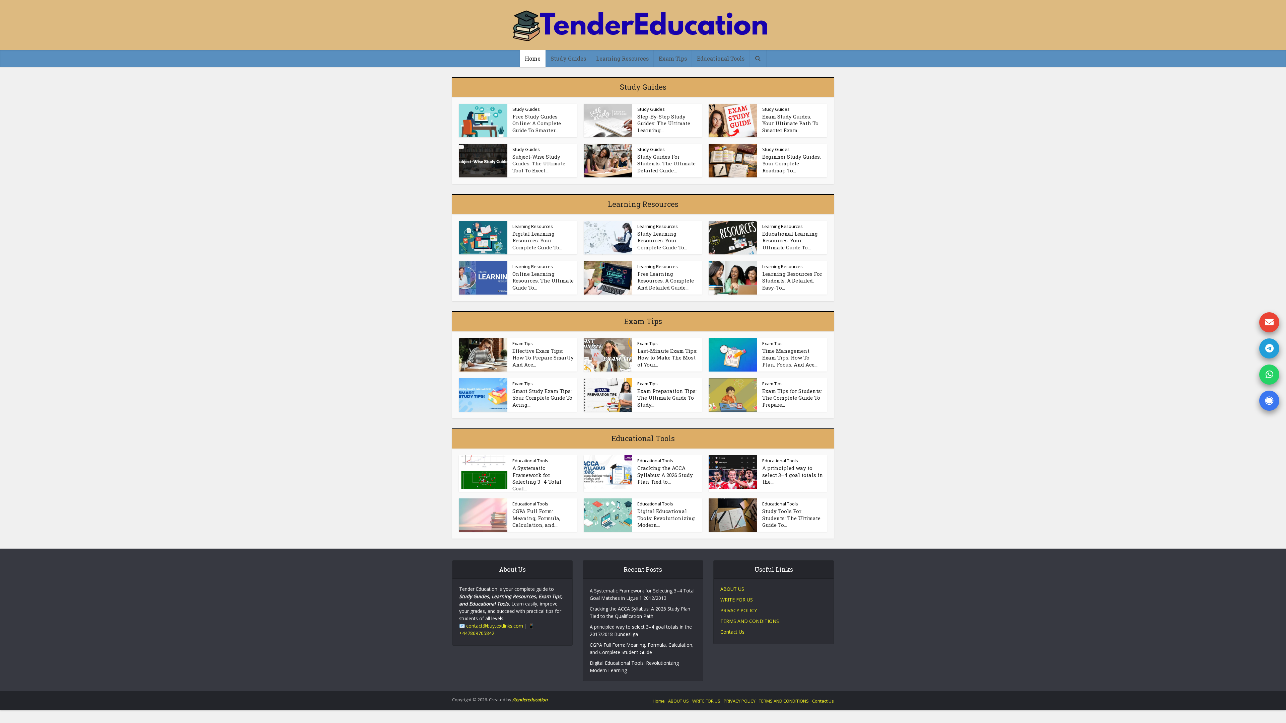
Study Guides (568, 58)
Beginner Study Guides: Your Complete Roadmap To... (791, 163)
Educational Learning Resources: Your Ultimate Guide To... (790, 240)
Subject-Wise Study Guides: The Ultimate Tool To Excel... (538, 163)
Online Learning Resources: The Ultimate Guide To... (543, 280)
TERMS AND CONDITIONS (749, 621)
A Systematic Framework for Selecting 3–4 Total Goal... (536, 478)
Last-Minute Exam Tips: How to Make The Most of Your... (667, 357)
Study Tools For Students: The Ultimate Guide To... (791, 518)
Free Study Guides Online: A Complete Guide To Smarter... (536, 123)
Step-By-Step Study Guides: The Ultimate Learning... (663, 123)
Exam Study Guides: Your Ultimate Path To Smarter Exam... (790, 123)
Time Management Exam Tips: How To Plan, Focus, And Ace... (789, 357)
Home (533, 58)
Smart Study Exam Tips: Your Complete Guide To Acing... (542, 398)
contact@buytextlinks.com (494, 626)
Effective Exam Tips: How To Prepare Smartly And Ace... (543, 357)
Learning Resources (622, 58)
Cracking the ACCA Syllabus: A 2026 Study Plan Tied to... (665, 475)
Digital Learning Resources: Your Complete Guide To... (537, 240)
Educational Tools (720, 58)
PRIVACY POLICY (738, 610)
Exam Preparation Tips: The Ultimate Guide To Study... (667, 398)
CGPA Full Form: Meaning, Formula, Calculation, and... (536, 518)
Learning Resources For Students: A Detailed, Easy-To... (792, 280)
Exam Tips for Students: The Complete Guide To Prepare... (792, 398)
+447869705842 (476, 633)
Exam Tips (673, 58)
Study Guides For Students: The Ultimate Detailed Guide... (666, 163)
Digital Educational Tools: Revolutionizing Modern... (666, 518)
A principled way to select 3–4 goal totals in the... (792, 475)
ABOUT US (732, 589)
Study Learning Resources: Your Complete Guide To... (662, 240)
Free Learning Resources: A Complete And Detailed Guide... (665, 280)
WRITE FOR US (736, 599)
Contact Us (732, 632)
